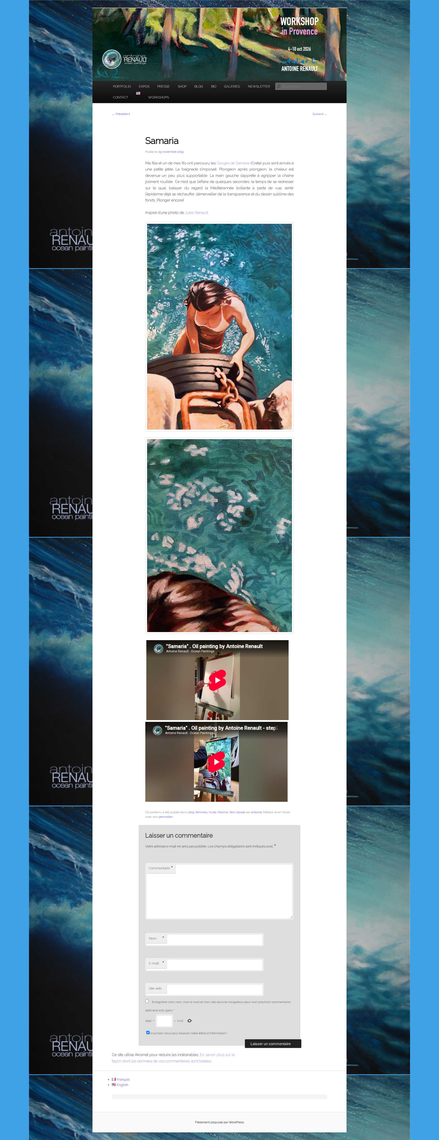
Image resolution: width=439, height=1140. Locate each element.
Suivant (319, 114)
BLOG (198, 86)
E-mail (156, 963)
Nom (156, 938)
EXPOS (144, 86)
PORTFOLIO (122, 86)
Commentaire (161, 868)
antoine (256, 812)
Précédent (121, 114)
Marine (223, 812)
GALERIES (232, 86)
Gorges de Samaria (233, 163)
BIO (213, 86)
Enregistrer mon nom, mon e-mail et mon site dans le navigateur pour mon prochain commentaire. (221, 1002)
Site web (155, 988)
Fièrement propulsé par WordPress (219, 1122)
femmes (201, 812)
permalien (166, 817)
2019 (191, 812)
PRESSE (163, 86)
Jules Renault (196, 212)
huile (212, 812)
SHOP (182, 86)
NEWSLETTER (259, 86)
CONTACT (120, 97)
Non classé (237, 812)
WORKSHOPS (158, 97)
